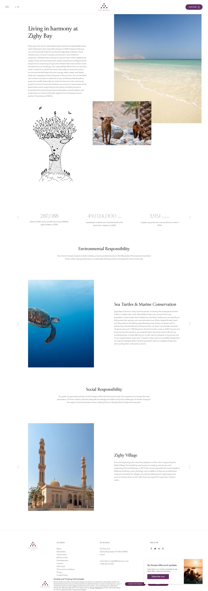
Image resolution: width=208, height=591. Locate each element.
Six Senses (33, 546)
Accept (158, 584)
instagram (163, 548)
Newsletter (61, 551)
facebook (151, 548)
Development (62, 560)
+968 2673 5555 (107, 564)
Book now (193, 7)
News (59, 549)
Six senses (104, 7)
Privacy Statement (96, 588)
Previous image (18, 217)
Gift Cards (61, 566)
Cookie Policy (62, 575)
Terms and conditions (66, 569)
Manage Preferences (135, 584)
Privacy (59, 572)
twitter (155, 548)
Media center (62, 557)
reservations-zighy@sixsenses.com (114, 561)
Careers (60, 563)
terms (75, 586)
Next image (190, 217)
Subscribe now (158, 576)
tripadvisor (159, 548)
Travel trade (61, 554)
